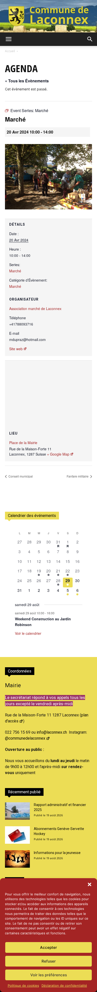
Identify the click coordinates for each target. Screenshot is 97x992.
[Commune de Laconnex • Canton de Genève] (48, 16)
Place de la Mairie (23, 442)
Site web (16, 348)
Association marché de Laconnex (35, 308)
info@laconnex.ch (52, 732)
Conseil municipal (20, 476)
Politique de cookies (23, 986)
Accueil (10, 51)
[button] (89, 884)
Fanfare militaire (78, 476)
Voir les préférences (48, 975)
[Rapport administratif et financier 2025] (17, 811)
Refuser (49, 961)
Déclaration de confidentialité (64, 986)
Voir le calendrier (28, 633)
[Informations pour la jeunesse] (17, 859)
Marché (15, 270)
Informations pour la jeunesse (57, 853)
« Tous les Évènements (27, 81)
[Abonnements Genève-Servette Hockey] (17, 835)
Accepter (48, 947)
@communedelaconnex (25, 738)
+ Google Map (58, 454)
